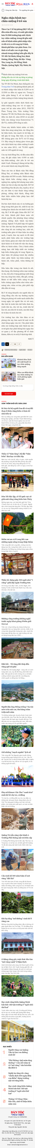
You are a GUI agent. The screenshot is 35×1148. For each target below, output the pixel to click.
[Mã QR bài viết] (19, 344)
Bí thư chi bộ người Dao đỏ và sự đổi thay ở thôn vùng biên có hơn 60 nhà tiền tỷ (17, 411)
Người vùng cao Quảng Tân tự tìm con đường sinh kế (18, 1052)
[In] (15, 344)
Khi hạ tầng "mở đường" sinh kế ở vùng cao (16, 919)
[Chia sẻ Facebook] (3, 344)
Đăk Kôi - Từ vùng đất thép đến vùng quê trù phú (15, 665)
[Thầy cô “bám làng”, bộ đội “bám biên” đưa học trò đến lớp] (17, 480)
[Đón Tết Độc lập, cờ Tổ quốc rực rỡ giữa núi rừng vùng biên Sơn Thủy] (17, 523)
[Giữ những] (17, 776)
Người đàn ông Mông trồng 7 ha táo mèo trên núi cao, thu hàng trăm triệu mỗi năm (17, 709)
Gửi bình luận (9, 394)
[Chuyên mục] (2, 4)
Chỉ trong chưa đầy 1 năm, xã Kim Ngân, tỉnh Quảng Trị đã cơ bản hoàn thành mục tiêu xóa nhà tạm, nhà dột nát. (16, 588)
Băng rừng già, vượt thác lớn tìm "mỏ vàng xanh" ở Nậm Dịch (17, 960)
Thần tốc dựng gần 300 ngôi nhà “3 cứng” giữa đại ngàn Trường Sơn (17, 581)
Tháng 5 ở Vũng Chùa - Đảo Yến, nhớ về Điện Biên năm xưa (20, 1101)
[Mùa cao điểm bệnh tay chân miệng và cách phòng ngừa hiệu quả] (8, 376)
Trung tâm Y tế (7, 87)
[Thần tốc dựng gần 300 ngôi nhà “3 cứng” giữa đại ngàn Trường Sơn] (17, 602)
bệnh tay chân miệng (11, 350)
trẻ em (30, 350)
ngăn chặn (22, 350)
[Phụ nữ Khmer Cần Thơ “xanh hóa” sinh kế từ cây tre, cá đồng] (17, 819)
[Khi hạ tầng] (17, 943)
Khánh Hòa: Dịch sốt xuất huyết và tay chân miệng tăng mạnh (24, 363)
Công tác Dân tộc (11, 10)
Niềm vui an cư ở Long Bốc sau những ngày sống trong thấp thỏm (17, 540)
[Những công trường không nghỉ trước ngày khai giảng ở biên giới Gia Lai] (17, 648)
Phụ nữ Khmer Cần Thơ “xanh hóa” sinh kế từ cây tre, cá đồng (17, 793)
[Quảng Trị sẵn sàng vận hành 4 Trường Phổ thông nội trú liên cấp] (17, 859)
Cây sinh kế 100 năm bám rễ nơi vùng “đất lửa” (15, 877)
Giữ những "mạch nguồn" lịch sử (16, 752)
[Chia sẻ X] (7, 344)
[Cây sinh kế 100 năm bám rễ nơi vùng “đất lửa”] (17, 902)
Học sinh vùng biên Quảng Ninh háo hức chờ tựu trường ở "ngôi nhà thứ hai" (17, 1004)
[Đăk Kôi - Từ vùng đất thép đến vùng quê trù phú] (17, 691)
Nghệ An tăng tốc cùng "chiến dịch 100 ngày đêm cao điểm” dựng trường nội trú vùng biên (19, 1077)
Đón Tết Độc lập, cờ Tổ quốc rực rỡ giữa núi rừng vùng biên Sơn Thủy (16, 497)
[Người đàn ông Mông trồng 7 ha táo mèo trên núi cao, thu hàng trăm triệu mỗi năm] (17, 736)
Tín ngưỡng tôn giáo (26, 10)
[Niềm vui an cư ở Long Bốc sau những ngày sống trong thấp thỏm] (17, 564)
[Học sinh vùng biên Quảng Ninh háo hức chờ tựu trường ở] (17, 1031)
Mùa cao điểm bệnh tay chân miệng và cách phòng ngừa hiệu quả (25, 375)
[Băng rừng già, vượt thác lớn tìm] (17, 986)
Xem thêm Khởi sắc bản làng (14, 403)
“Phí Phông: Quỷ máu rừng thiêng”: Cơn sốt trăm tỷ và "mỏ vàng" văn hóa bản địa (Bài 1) (20, 1064)
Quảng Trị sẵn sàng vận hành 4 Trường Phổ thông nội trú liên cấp (16, 836)
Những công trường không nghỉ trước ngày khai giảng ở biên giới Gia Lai (16, 621)
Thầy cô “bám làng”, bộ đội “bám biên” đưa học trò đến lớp (16, 455)
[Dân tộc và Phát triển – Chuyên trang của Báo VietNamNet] (10, 4)
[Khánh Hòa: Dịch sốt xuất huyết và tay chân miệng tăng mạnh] (8, 363)
